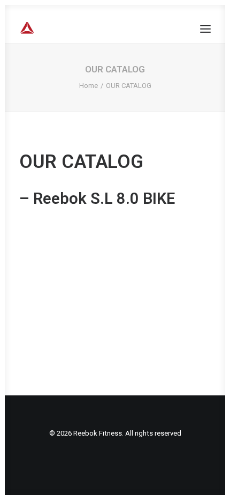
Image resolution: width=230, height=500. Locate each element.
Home (88, 86)
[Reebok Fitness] (69, 28)
